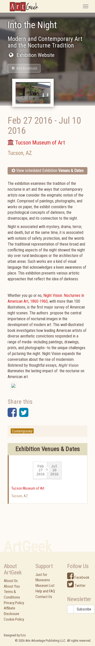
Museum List (44, 585)
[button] (24, 68)
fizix (23, 635)
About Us (11, 580)
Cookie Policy (14, 619)
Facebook (81, 577)
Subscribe (84, 609)
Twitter (79, 585)
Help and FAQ (45, 591)
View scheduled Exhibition (49, 170)
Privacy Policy (14, 603)
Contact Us (43, 596)
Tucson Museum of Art (27, 488)
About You (12, 586)
